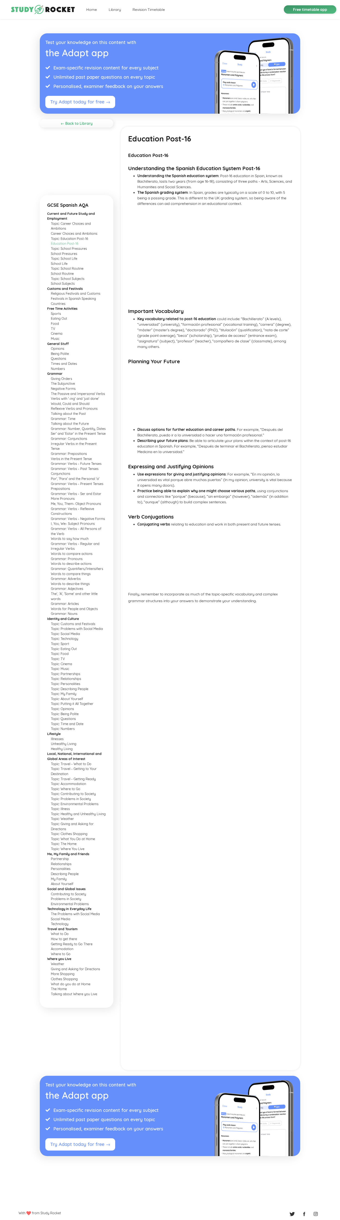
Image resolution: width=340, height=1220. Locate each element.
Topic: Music (60, 669)
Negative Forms (63, 389)
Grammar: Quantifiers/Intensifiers (77, 569)
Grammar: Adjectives (67, 589)
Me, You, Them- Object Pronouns (76, 504)
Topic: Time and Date (67, 724)
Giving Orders (61, 379)
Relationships (61, 864)
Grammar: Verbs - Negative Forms (78, 519)
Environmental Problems (70, 904)
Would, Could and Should (70, 404)
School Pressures (64, 254)
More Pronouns (63, 499)
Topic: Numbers (63, 729)
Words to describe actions (71, 564)
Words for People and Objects (74, 609)
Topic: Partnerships (65, 674)
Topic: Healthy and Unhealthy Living (78, 814)
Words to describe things (70, 584)
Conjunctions (60, 474)
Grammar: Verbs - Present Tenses (77, 484)
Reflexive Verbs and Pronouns (74, 409)
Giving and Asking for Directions (75, 969)
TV (53, 329)
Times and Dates (64, 364)
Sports (56, 314)
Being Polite (60, 354)
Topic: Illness (60, 809)
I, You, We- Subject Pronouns (73, 524)
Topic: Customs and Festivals (73, 624)
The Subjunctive (63, 384)
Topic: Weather (62, 819)
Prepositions (60, 489)
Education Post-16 (64, 243)
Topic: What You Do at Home (73, 839)
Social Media (60, 919)
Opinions (57, 349)
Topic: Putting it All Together (72, 704)
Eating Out (59, 318)
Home (91, 9)
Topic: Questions (63, 719)
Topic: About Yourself (67, 699)
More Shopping (62, 974)
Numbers (58, 369)
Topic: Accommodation (68, 784)
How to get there (64, 939)
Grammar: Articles (65, 604)
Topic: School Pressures (69, 249)
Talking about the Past (68, 414)
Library (115, 9)
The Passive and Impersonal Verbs (78, 394)
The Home (59, 989)
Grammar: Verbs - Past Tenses (75, 469)
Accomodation (62, 949)
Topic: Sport (60, 644)
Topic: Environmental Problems (75, 804)
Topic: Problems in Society (71, 799)
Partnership (60, 859)
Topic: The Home (64, 844)
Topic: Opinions (62, 709)
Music (55, 339)
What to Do (60, 934)
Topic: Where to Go (65, 789)
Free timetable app (310, 9)
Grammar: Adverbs (66, 579)
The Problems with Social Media (75, 914)
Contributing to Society (68, 894)
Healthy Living (62, 749)
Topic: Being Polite (65, 714)
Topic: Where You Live (67, 849)
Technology (59, 924)
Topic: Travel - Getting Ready (73, 779)
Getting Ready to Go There (72, 944)
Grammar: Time (63, 419)
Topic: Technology (64, 639)
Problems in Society (66, 899)
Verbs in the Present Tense (71, 459)
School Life (59, 264)
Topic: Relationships (66, 679)
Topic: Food (60, 654)
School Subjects (63, 284)
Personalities (61, 869)
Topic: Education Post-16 (69, 239)
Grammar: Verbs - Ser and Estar (76, 494)
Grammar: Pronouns (67, 559)
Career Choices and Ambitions (74, 233)
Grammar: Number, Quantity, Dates (78, 429)
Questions (58, 359)
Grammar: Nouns (64, 614)
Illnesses (57, 739)
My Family (59, 879)
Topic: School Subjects (67, 279)
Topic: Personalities (65, 684)
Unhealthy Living (63, 744)
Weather (57, 964)
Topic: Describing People (69, 689)
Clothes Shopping (64, 979)
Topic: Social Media (65, 634)
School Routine (62, 274)
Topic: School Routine (67, 268)
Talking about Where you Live (74, 994)
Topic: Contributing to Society (73, 794)
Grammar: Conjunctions (69, 439)
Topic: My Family (63, 694)
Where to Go (61, 954)
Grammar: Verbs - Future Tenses (76, 464)
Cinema (56, 334)
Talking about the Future (70, 424)
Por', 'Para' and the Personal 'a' (75, 479)
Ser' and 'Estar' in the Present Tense (78, 434)
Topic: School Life (64, 259)
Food (55, 324)
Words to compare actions (72, 554)
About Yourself (62, 884)
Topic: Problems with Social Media (77, 629)
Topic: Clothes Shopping (69, 834)
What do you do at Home (70, 984)
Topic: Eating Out (64, 649)
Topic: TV (58, 659)
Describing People (65, 874)
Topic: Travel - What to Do (71, 764)
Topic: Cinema (61, 664)
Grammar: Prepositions (69, 454)
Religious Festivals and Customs (75, 293)
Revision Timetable (149, 9)
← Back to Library (77, 123)
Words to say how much (70, 539)
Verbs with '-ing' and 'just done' (75, 399)
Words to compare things (71, 574)
